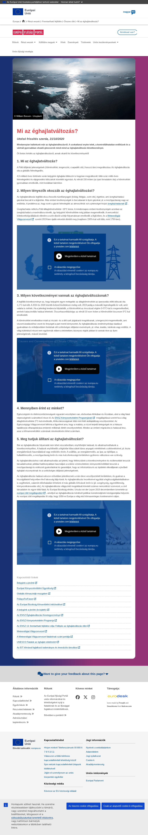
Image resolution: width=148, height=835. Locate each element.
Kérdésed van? (127, 32)
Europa (16, 21)
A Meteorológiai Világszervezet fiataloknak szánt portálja (43, 637)
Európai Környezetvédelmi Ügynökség (35, 588)
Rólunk (16, 696)
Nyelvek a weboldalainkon (98, 747)
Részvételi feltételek (22, 709)
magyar (129, 12)
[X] (86, 697)
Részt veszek (34, 21)
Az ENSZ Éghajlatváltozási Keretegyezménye (38, 615)
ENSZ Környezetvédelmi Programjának (73, 418)
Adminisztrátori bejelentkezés (20, 720)
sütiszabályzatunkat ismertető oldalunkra (32, 817)
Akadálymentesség (22, 714)
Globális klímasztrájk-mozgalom (32, 593)
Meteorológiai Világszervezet (30, 631)
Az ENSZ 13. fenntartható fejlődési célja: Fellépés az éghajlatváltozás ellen (52, 626)
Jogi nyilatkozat (93, 756)
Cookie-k (90, 760)
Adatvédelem (92, 752)
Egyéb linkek (19, 705)
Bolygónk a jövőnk (25, 583)
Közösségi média (54, 783)
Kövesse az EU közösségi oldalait (60, 791)
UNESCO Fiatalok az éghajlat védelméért (36, 642)
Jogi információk (95, 740)
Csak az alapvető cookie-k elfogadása (123, 806)
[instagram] (93, 697)
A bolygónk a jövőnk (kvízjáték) (31, 610)
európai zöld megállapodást (30, 493)
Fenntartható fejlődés (52, 21)
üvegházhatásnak (116, 203)
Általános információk (25, 688)
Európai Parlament (94, 780)
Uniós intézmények (97, 773)
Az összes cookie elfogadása (83, 806)
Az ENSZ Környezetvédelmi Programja (35, 620)
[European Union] (24, 745)
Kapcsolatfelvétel (21, 701)
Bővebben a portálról (53, 715)
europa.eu (36, 748)
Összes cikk (69, 21)
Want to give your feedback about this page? (74, 673)
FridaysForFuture (25, 599)
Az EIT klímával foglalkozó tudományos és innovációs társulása (47, 647)
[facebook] (78, 697)
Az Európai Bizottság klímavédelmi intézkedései (39, 604)
